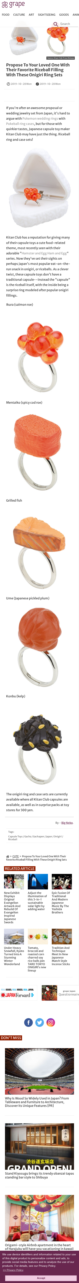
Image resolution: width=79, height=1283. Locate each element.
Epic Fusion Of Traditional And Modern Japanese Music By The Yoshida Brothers (61, 902)
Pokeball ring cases (20, 124)
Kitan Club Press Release (64, 58)
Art (31, 14)
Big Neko (67, 823)
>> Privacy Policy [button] (13, 1270)
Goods (64, 14)
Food (5, 14)
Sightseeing (46, 14)
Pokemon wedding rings (40, 118)
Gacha (27, 836)
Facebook (28, 1022)
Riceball (12, 839)
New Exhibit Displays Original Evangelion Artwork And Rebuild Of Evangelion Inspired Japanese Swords (12, 907)
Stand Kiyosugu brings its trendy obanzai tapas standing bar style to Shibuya (39, 1175)
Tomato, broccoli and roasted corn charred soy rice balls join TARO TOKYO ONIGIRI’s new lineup (37, 959)
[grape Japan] (7, 856)
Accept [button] (41, 1278)
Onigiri (58, 836)
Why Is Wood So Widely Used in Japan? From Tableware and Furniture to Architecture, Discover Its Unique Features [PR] (37, 1102)
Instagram (50, 1022)
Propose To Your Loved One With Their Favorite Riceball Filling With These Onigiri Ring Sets (38, 69)
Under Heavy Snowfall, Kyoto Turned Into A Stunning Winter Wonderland (14, 956)
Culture (19, 14)
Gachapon (38, 836)
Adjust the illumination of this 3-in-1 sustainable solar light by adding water (37, 901)
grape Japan (13, 5)
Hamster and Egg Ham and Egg (44, 253)
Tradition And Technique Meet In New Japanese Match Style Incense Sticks (61, 956)
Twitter (39, 1022)
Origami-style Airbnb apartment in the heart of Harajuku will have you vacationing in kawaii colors (39, 1248)
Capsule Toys (15, 836)
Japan (49, 836)
